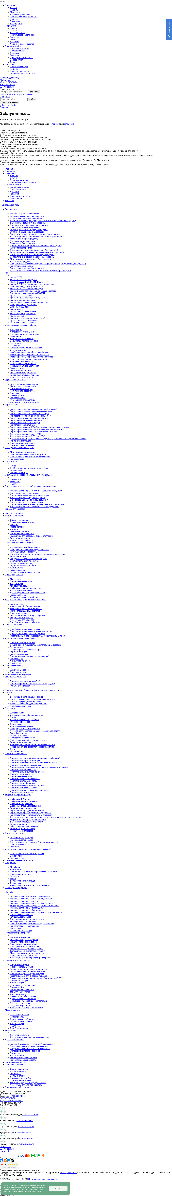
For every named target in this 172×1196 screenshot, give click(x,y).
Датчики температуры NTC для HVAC (27, 436)
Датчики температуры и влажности (26, 822)
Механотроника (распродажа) (24, 239)
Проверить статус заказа (21, 58)
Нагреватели (11, 461)
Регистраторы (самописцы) (23, 829)
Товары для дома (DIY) (16, 677)
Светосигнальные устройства (24, 561)
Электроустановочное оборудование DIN (29, 549)
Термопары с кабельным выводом (26, 420)
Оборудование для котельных (24, 826)
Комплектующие (17, 570)
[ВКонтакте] (1, 1160)
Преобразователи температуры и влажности (31, 631)
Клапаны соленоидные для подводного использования (36, 912)
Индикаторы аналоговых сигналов (26, 348)
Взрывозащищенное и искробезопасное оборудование (31, 486)
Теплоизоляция (17, 398)
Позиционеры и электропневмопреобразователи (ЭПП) (36, 978)
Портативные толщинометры (23, 781)
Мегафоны (15, 867)
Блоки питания (17, 713)
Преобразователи (13, 624)
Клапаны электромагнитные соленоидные (30, 896)
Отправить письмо (24, 94)
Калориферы (16, 470)
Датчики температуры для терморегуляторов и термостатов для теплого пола (46, 817)
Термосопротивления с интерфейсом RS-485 (31, 416)
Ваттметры (15, 345)
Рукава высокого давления (23, 400)
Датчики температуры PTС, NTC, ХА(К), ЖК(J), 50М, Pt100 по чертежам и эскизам (48, 438)
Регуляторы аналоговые (21, 831)
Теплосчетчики (17, 459)
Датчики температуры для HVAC (25, 434)
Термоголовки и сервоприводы (24, 926)
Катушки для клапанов (20, 917)
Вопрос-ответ (16, 60)
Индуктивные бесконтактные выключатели (30, 1049)
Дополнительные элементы (23, 999)
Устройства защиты (19, 735)
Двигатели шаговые (19, 724)
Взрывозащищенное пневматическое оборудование (34, 507)
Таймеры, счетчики (14, 833)
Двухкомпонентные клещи (22, 881)
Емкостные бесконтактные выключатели (29, 1046)
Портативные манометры (22, 581)
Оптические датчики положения (25, 1051)
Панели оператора (19, 613)
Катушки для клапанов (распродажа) (27, 216)
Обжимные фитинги (19, 531)
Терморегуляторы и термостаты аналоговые (31, 815)
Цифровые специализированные (25, 806)
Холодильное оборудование (18, 674)
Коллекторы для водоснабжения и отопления (31, 536)
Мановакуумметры (19, 586)
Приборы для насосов (20, 706)
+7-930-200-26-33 (26, 1126)
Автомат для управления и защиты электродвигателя (35, 731)
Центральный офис (19, 67)
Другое (13, 749)
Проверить (34, 92)
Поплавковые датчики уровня (24, 944)
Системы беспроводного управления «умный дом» (29, 475)
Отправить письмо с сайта (22, 73)
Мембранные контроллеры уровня (26, 949)
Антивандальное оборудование (25, 547)
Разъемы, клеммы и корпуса (23, 552)
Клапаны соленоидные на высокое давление (31, 899)
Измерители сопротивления (23, 364)
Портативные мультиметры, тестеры (27, 785)
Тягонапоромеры (18, 595)
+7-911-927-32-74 (23, 1132)
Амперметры (16, 329)
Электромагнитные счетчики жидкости (28, 454)
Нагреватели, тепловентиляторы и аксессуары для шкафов (38, 554)
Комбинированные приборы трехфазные (29, 354)
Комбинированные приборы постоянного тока (31, 357)
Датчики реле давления (21, 590)
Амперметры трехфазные (22, 332)
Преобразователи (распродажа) (25, 227)
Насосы (8, 692)
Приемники (15, 479)
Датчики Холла (17, 1055)
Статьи (13, 30)
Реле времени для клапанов (23, 921)
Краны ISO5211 (17, 277)
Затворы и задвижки (19, 307)
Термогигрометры (18, 652)
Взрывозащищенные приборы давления (29, 500)
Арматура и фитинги (14, 515)
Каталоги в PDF (17, 33)
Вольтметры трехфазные (21, 339)
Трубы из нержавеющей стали (24, 384)
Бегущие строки (17, 1076)
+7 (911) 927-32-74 (68, 1173)
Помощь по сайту (13, 185)
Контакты (9, 201)
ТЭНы (13, 466)
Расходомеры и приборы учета (19, 448)
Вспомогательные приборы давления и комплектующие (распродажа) (43, 220)
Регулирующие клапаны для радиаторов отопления (34, 905)
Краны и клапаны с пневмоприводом (27, 971)
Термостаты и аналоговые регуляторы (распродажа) (35, 234)
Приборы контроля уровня (17, 933)
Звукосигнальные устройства (24, 565)
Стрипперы (15, 883)
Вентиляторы (16, 568)
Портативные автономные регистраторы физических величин (39, 767)
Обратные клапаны (19, 520)
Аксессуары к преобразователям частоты (29, 740)
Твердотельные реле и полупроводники (28, 559)
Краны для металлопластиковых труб (27, 318)
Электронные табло (14, 1064)
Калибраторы (16, 751)
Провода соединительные (22, 445)
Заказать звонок (7, 94)
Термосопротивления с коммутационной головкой (33, 409)
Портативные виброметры (22, 783)
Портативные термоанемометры (25, 765)
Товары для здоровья (15, 509)
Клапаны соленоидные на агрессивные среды (32, 903)
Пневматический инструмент (23, 996)
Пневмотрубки (17, 395)
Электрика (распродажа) (21, 248)
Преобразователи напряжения (24, 366)
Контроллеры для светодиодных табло (28, 1083)
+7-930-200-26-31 (27, 1138)
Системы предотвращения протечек (27, 919)
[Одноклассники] (5, 1160)
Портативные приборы (16, 754)
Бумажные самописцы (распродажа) (27, 232)
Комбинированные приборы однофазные (29, 352)
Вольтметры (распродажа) (22, 243)
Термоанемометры (19, 654)
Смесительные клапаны (21, 915)
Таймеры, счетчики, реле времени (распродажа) (32, 255)
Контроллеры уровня (20, 937)
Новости (14, 28)
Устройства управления (21, 563)
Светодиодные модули (20, 1080)
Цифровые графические (21, 804)
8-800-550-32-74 (7, 85)
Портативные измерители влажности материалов (33, 763)
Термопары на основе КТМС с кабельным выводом (34, 432)
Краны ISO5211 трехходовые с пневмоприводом (33, 291)
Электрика (10, 708)
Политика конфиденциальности (43, 1179)
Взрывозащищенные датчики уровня (27, 498)
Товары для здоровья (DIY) (23, 686)
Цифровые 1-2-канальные (22, 799)
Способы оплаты (18, 51)
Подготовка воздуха (19, 965)
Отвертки (14, 876)
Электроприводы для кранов (23, 305)
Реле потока (10, 1030)
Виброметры (16, 856)
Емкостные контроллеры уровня (25, 946)
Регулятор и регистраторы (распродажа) (29, 230)
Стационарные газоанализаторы (25, 649)
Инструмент (10, 863)
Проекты (14, 10)
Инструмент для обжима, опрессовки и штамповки (33, 872)
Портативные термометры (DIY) (25, 681)
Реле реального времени (21, 840)
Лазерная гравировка (20, 14)
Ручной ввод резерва (20, 722)
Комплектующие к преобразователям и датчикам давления (37, 636)
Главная (4, 107)
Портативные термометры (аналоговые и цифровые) (35, 758)
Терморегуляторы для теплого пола (27, 810)
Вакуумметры (16, 584)
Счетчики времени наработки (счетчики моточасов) (34, 842)
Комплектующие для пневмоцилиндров (28, 976)
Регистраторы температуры (23, 808)
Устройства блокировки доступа (25, 572)
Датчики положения (14, 1039)
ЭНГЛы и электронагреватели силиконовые (30, 468)
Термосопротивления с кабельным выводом (31, 411)
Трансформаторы (18, 733)
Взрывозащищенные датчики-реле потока (29, 495)
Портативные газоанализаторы (25, 779)
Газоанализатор (17, 647)
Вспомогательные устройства (24, 597)
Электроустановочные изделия (19, 543)
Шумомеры (15, 663)
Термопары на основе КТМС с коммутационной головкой (37, 429)
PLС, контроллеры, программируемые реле (25, 599)
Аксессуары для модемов (22, 620)
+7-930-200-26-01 (24, 1121)
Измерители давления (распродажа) (27, 218)
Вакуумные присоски (20, 1005)
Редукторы (15, 1026)
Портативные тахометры (21, 792)
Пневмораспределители (21, 967)
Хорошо (58, 1188)
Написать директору (19, 71)
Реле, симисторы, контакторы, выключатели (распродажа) (37, 252)
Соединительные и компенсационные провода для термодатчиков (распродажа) (48, 264)
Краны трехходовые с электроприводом (29, 302)
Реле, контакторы (18, 556)
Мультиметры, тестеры (20, 370)
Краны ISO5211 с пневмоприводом (26, 289)
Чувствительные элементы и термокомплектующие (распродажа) (40, 270)
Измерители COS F (19, 350)
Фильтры (14, 525)
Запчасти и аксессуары (21, 930)
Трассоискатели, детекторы (23, 373)
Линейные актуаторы (20, 1028)
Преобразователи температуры (25, 629)
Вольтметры (15, 336)
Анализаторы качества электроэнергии (28, 359)
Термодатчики (11, 404)
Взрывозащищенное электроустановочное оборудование (37, 504)
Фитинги (14, 529)
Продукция (5, 97)
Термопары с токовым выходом (25, 423)
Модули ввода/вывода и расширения (27, 615)
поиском (56, 124)
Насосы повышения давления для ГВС (28, 704)
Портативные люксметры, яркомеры (27, 772)
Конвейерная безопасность (23, 1060)
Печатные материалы (20, 180)
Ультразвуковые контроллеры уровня (27, 951)
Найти (32, 99)
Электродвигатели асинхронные (25, 729)
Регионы (14, 69)
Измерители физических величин (20, 638)
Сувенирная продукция (16, 888)
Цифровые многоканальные (23, 801)
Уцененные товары (14, 513)
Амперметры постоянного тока (24, 334)
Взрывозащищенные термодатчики (26, 502)
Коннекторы (15, 928)
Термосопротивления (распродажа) (27, 268)
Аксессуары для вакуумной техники (26, 1008)
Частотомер (15, 343)
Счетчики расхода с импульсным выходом (30, 457)
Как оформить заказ (19, 48)
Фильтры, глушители (19, 994)
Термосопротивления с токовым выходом (29, 414)
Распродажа (16, 23)
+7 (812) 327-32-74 (8, 82)
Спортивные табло (19, 1069)
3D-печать (15, 12)
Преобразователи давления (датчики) (27, 634)
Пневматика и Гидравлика (17, 960)
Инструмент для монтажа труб (24, 402)
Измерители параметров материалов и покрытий (28, 849)
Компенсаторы (17, 527)
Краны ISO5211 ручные (21, 295)
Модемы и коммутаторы (21, 618)
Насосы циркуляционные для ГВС (26, 701)
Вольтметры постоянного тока (24, 341)
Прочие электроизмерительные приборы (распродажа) (36, 245)
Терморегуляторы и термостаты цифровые (30, 813)
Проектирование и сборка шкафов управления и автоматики (33, 690)
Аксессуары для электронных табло (27, 1085)
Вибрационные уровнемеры (23, 955)
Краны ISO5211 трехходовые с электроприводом (33, 284)
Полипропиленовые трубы (22, 391)
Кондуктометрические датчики (24, 942)
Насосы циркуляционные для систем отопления (32, 699)
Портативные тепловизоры (23, 769)
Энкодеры (15, 1053)
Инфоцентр (10, 173)
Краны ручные (17, 309)
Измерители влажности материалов (27, 854)
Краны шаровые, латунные (23, 314)
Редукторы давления (20, 538)
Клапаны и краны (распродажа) (25, 214)
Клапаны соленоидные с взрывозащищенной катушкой (36, 491)
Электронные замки (14, 665)
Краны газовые (17, 316)
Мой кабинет (6, 80)
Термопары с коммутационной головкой (29, 418)
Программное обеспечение (23, 35)
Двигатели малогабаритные (23, 1019)
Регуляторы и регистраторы (18, 794)
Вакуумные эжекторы (20, 1003)
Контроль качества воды (16, 1062)
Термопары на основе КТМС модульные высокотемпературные (40, 427)
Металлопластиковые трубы (23, 386)
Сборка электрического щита (23, 17)
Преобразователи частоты (22, 738)
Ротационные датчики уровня (24, 940)
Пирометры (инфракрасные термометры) (29, 656)
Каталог (13, 8)
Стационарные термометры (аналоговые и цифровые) (35, 645)
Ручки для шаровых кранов (23, 323)
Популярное (16, 21)
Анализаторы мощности (21, 361)
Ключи (13, 878)
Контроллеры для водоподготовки (26, 611)
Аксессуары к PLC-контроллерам (25, 606)
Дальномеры (16, 869)
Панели (13, 484)
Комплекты (15, 482)
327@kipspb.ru (7, 87)
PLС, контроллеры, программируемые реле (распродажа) (37, 236)
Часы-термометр (18, 1071)
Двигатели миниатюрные (21, 726)
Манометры (15, 579)
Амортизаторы (17, 983)
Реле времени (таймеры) (21, 838)
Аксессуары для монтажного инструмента (29, 885)
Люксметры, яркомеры (20, 661)
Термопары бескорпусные (22, 425)
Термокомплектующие (20, 441)
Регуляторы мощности (20, 742)
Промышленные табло (20, 1078)
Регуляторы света (18, 824)
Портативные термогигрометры (25, 760)
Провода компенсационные (23, 443)
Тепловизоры (16, 658)
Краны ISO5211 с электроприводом (26, 282)
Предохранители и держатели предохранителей (32, 747)
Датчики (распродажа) (20, 261)
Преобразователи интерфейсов (25, 622)
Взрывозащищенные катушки (24, 493)
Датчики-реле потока (19, 1035)
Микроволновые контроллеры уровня (27, 953)
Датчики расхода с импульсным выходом (29, 1037)
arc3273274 (5, 1147)
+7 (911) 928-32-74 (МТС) (11, 1100)
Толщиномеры (17, 858)
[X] (12, 1160)
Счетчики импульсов (19, 844)
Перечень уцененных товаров (19, 860)
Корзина (9, 105)
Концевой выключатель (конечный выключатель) (33, 1044)
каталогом (69, 124)
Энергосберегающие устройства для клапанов (32, 924)
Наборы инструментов (20, 874)
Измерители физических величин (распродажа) (32, 257)
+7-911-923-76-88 (30, 1115)
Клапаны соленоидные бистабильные (28, 910)
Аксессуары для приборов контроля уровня (30, 958)
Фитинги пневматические (22, 534)
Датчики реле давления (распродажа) (27, 223)
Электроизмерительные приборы (20, 325)
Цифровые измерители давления (25, 588)
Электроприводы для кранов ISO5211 (27, 286)
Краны (8, 273)
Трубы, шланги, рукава (15, 379)
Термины (14, 37)
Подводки (14, 393)
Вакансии (14, 42)
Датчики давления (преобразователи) (27, 593)
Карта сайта (5, 1151)
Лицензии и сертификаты (22, 44)
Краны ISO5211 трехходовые (23, 280)
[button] (169, 29)
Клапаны (9, 892)
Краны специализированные (23, 320)
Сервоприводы (17, 1017)
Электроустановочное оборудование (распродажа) (34, 250)
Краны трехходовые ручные (23, 311)
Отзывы (14, 62)
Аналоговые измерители (21, 377)
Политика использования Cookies (28, 1191)
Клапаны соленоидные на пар (24, 901)
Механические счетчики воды (24, 452)
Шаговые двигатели (19, 1014)
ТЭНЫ (13, 717)
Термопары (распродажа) (22, 266)
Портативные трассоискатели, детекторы (29, 790)
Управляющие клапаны (21, 992)
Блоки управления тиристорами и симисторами (32, 745)
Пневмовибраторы (19, 980)
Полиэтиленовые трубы (21, 389)
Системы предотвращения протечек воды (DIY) (32, 683)
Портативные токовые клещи (24, 788)
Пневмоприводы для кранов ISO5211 (27, 293)
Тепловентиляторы (19, 473)
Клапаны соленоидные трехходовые (27, 908)
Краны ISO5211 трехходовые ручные (27, 298)
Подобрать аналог (9, 102)
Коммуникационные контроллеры (26, 609)
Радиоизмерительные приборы (24, 375)
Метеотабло (15, 1074)
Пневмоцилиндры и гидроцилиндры (27, 974)
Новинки (14, 19)
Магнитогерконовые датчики (23, 1058)
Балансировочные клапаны (23, 522)
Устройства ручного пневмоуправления (28, 969)
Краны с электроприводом (22, 300)
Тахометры (15, 847)
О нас (12, 39)
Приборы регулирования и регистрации (28, 1001)
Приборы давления (14, 574)
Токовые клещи (17, 368)
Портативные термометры (22, 643)
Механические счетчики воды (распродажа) (30, 259)
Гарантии (14, 55)
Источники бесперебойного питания (27, 715)
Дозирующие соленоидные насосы (26, 697)
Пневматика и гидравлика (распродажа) (29, 225)
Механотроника (12, 1010)
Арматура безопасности (21, 540)
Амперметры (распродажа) (22, 241)
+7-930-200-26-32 (26, 1144)
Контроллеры (16, 604)
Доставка (14, 53)
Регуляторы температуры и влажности (28, 819)
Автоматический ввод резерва (24, 720)
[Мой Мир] (8, 1160)
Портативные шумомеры (22, 774)
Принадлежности (18, 672)
